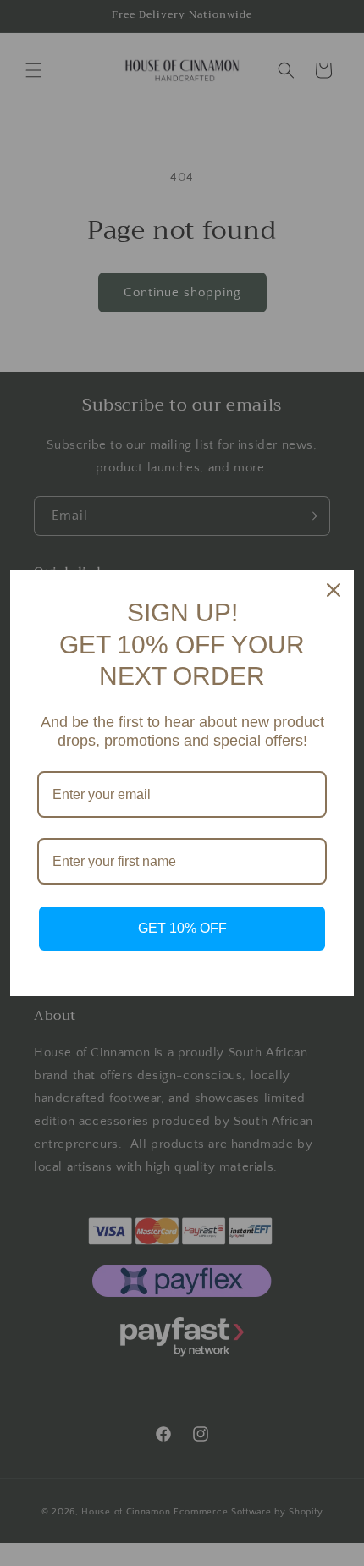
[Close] (333, 590)
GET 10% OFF (182, 928)
